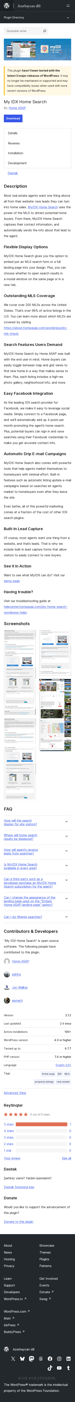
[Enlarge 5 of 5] (66, 684)
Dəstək (13, 173)
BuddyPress (14, 1332)
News (8, 1252)
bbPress (11, 1325)
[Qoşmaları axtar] (44, 31)
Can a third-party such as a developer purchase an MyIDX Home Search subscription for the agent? (30, 882)
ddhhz (16, 974)
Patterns (45, 1266)
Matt (9, 1318)
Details (13, 133)
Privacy (9, 1266)
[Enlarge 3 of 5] (31, 752)
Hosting (9, 1259)
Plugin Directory (14, 17)
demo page (12, 581)
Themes (45, 1252)
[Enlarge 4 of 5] (66, 635)
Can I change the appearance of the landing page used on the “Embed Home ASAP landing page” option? (29, 901)
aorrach (17, 1000)
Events (44, 1285)
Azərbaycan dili (23, 1349)
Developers (12, 1292)
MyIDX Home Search (43, 207)
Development (17, 163)
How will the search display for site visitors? (20, 822)
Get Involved (48, 1278)
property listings (44, 1081)
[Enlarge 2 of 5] (31, 723)
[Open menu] (69, 6)
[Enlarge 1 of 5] (31, 635)
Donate (46, 1292)
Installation (15, 153)
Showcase (46, 1245)
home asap (48, 1073)
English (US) (63, 1065)
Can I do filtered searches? (23, 917)
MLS (67, 1073)
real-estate (63, 1081)
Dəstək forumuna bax (19, 1187)
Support (9, 1285)
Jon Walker (20, 987)
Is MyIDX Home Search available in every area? (20, 866)
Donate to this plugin (18, 1222)
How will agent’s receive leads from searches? (21, 851)
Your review (12, 1158)
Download (13, 118)
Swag (45, 1299)
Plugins (44, 1259)
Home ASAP (17, 108)
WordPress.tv (15, 1299)
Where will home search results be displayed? (20, 837)
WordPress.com (17, 1311)
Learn (8, 1278)
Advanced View (15, 1093)
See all (66, 1158)
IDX (60, 1073)
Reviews (14, 143)
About (8, 1245)
